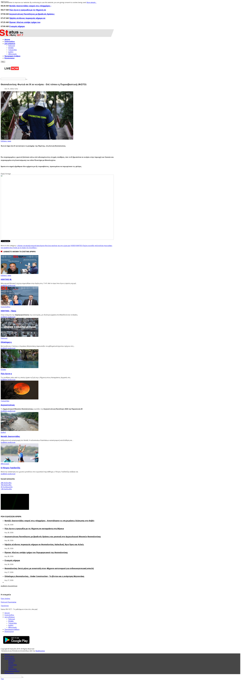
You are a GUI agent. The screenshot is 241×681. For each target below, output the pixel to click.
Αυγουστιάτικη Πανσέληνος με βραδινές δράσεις (32, 14)
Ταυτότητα (5, 606)
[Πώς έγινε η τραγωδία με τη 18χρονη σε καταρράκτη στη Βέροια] (19, 367)
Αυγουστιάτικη (8, 405)
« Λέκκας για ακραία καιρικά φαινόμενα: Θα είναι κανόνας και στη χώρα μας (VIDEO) (46, 246)
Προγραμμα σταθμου (12, 629)
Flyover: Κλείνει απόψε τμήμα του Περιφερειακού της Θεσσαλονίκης (36, 552)
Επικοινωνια (9, 631)
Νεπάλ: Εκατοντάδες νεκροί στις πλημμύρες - (30, 6)
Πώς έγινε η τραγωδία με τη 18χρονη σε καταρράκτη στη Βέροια (34, 528)
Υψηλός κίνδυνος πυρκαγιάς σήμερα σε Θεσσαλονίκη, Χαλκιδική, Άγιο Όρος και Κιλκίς (44, 544)
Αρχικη (7, 613)
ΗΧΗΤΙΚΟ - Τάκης (8, 311)
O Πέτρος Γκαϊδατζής (10, 468)
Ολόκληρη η (6, 342)
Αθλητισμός (5, 464)
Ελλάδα (3, 370)
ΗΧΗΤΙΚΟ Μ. (6, 279)
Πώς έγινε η (6, 373)
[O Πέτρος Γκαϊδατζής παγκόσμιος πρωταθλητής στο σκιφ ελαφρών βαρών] (19, 462)
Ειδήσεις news (6, 141)
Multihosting (40, 651)
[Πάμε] (26, 79)
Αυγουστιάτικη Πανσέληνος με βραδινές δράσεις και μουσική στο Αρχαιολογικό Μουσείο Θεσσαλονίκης (53, 536)
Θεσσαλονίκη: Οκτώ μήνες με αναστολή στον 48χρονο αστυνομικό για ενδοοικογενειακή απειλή (49, 568)
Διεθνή (3, 432)
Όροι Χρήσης (5, 598)
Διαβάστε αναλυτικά (8, 285)
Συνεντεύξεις (5, 307)
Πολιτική (4, 338)
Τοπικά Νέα (5, 401)
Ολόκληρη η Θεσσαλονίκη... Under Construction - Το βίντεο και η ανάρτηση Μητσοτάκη (44, 576)
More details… (91, 2)
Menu (3, 62)
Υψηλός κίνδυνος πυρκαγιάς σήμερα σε (27, 18)
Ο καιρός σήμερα (17, 26)
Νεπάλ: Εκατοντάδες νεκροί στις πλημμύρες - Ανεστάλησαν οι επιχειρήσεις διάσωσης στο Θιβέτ (49, 520)
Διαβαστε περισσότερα (9, 586)
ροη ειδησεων (10, 659)
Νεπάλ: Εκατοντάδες (10, 436)
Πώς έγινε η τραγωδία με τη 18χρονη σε (27, 10)
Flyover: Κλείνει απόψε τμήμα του (24, 22)
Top (2, 679)
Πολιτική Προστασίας (8, 602)
